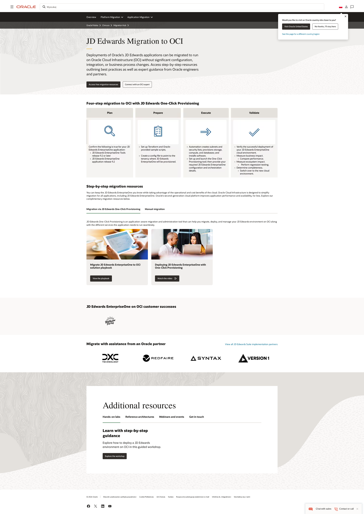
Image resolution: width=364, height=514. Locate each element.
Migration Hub (119, 25)
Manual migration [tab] (155, 209)
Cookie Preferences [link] (146, 497)
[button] (12, 7)
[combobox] (182, 6)
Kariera (170, 497)
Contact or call (346, 509)
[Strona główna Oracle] (26, 7)
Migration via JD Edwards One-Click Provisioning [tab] (113, 209)
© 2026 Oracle (92, 497)
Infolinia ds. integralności (221, 497)
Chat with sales (323, 509)
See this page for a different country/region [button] (300, 34)
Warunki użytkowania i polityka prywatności (119, 497)
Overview (91, 17)
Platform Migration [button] (110, 17)
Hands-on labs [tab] (111, 416)
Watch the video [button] (165, 278)
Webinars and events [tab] (171, 416)
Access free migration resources (103, 84)
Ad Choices (161, 497)
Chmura (105, 25)
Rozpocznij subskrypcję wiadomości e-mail (192, 497)
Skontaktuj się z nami (242, 497)
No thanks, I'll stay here (325, 26)
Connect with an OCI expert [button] (137, 84)
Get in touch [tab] (196, 416)
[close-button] (357, 509)
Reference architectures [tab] (139, 416)
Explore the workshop (114, 456)
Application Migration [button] (138, 17)
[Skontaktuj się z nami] (352, 7)
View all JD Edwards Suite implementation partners (251, 344)
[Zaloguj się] (346, 7)
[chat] (310, 509)
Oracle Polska (92, 25)
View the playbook (101, 278)
